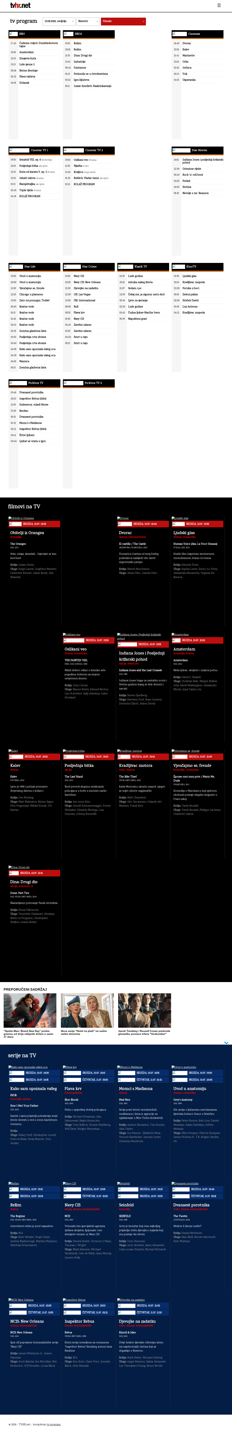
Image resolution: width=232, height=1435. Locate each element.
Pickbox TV (35, 383)
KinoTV (191, 267)
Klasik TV (140, 267)
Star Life (29, 267)
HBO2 (78, 34)
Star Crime (89, 267)
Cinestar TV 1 (39, 150)
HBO (21, 34)
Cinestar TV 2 (94, 150)
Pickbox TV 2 (93, 383)
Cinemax (194, 34)
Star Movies (199, 150)
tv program (54, 1425)
